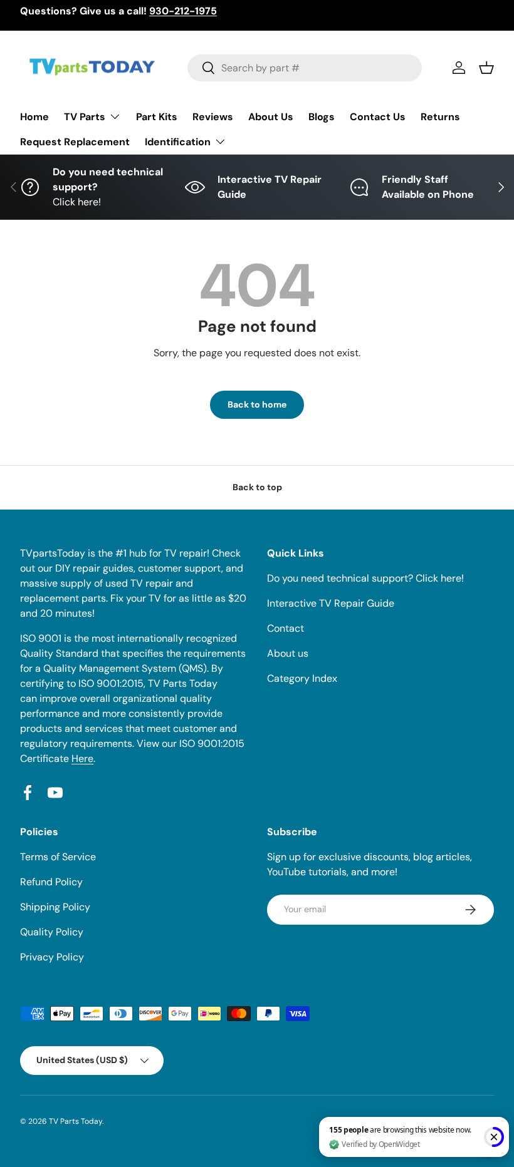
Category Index (302, 678)
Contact (285, 628)
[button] (486, 67)
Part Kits (156, 116)
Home (34, 116)
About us (287, 653)
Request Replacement (75, 141)
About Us (270, 116)
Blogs (321, 116)
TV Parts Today (75, 1121)
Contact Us (378, 116)
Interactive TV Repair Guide (330, 603)
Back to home (257, 404)
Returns (440, 116)
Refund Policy (51, 881)
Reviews (212, 116)
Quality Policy (51, 931)
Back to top (257, 487)
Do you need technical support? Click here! (365, 578)
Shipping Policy (55, 906)
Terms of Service (58, 856)
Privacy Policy (52, 957)
